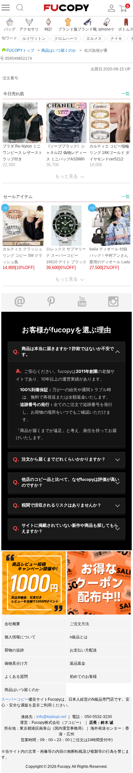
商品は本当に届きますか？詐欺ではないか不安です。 (63, 351)
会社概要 (12, 624)
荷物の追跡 (14, 650)
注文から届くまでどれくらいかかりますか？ (59, 459)
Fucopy (63, 766)
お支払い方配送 (83, 650)
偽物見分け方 (16, 663)
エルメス (94, 38)
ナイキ (116, 38)
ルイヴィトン (34, 38)
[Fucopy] (6, 8)
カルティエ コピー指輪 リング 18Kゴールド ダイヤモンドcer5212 (109, 152)
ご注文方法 (79, 624)
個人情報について (20, 637)
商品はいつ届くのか (58, 50)
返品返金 (77, 663)
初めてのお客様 (83, 676)
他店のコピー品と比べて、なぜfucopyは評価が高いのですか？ (66, 482)
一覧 (125, 93)
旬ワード (9, 38)
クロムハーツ (65, 38)
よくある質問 (16, 676)
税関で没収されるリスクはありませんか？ (57, 505)
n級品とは (78, 637)
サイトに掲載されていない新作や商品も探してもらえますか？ (65, 528)
